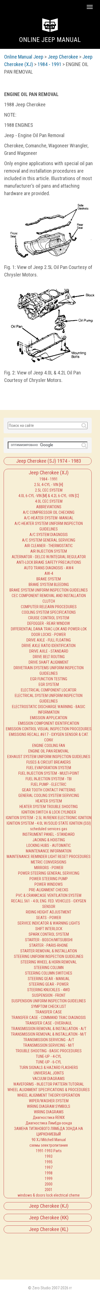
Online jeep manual (50, 40)
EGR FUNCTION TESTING (48, 679)
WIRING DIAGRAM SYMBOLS (48, 1106)
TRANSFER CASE (48, 1012)
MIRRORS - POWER (48, 867)
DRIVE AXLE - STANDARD (48, 651)
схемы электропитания (48, 1145)
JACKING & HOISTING (48, 840)
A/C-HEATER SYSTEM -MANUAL (48, 518)
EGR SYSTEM (49, 684)
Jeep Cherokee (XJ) (49, 472)
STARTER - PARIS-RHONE (48, 945)
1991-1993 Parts (49, 1151)
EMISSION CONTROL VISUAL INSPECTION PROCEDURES (48, 729)
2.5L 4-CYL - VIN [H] (48, 484)
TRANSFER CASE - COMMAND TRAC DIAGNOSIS (48, 1017)
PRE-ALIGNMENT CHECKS (48, 890)
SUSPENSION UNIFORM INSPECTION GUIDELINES (48, 1001)
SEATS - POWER (48, 917)
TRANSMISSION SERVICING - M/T (48, 1045)
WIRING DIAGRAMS (49, 1112)
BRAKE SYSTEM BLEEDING (49, 584)
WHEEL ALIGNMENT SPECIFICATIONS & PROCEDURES (49, 1090)
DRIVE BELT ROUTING (49, 657)
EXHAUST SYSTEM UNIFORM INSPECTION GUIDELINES (48, 756)
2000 (48, 1184)
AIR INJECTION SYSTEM (48, 551)
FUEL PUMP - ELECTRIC (48, 784)
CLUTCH (48, 601)
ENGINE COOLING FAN (48, 745)
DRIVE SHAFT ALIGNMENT (49, 662)
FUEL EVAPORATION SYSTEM (48, 768)
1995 (48, 1162)
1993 (48, 1156)
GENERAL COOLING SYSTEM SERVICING (48, 795)
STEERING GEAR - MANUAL (49, 978)
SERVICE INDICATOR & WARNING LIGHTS (49, 923)
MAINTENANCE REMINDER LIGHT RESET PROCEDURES (49, 856)
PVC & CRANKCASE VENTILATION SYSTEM (48, 895)
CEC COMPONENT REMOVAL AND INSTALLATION (49, 595)
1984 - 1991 (48, 479)
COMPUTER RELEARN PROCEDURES (49, 607)
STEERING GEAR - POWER (49, 984)
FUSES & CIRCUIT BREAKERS (48, 762)
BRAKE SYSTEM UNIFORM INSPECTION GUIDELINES (48, 590)
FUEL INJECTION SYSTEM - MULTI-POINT (48, 773)
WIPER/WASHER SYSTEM (49, 1101)
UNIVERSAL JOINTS (49, 1073)
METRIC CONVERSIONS (48, 862)
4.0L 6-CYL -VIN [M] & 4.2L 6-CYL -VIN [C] (48, 496)
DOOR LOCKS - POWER (48, 634)
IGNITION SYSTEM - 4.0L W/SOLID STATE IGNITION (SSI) (49, 823)
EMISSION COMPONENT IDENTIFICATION (48, 723)
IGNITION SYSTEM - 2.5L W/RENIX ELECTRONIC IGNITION (48, 817)
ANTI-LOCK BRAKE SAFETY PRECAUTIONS (48, 562)
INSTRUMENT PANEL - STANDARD (48, 834)
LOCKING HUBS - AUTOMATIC (48, 845)
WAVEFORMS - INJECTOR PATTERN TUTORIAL (48, 1084)
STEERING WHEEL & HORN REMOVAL (49, 962)
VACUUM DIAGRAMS (48, 1078)
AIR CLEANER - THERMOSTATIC (48, 545)
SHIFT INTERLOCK (48, 929)
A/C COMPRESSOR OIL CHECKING (48, 512)
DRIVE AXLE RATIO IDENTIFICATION (49, 645)
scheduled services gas (48, 829)
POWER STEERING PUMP (48, 879)
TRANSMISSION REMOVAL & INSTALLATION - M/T (48, 1034)
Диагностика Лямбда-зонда (49, 1123)
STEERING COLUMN (49, 967)
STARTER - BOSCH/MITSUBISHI (48, 940)
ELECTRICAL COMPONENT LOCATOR (48, 690)
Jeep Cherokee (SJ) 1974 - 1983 (48, 461)
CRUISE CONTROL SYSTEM (48, 618)
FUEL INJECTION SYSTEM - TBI (49, 779)
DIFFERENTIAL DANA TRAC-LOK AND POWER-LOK (49, 629)
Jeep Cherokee (63, 57)
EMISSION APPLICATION (48, 718)
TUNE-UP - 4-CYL (48, 1056)
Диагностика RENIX (49, 1117)
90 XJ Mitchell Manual (49, 1139)
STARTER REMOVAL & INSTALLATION (48, 951)
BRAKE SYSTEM (48, 579)
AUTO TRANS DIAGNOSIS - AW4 (48, 568)
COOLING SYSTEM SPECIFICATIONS (49, 612)
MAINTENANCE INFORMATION (48, 851)
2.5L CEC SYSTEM (48, 490)
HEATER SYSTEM (49, 801)
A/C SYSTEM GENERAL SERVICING (48, 540)
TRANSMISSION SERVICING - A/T (48, 1040)
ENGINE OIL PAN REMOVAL (48, 751)
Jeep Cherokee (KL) (48, 1229)
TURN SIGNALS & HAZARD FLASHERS (48, 1067)
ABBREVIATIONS (48, 507)
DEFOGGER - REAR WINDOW (48, 623)
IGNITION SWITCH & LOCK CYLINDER (48, 812)
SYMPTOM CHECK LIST (48, 1006)
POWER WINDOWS (48, 884)
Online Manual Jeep (23, 57)
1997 (48, 1167)
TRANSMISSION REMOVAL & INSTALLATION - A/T (48, 1028)
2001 (48, 1189)
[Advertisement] (29, 1253)
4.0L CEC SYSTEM (48, 501)
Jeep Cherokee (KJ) (49, 1206)
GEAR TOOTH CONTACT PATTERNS (49, 790)
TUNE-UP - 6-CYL (48, 1062)
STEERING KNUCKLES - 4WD (48, 990)
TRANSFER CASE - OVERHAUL (48, 1023)
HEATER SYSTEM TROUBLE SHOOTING (48, 806)
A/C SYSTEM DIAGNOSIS (48, 534)
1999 (48, 1178)
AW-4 (48, 573)
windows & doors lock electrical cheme (49, 1195)
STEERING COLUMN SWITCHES (48, 973)
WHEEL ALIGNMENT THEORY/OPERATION (48, 1095)
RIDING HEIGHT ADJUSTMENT (48, 912)
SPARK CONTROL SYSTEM (49, 934)
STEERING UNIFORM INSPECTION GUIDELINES (48, 956)
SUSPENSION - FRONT (49, 995)
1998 (48, 1173)
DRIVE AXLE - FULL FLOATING (48, 640)
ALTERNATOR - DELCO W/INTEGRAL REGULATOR (49, 557)
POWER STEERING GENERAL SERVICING (48, 873)
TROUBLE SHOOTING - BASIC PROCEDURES (49, 1051)
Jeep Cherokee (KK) (49, 1217)
